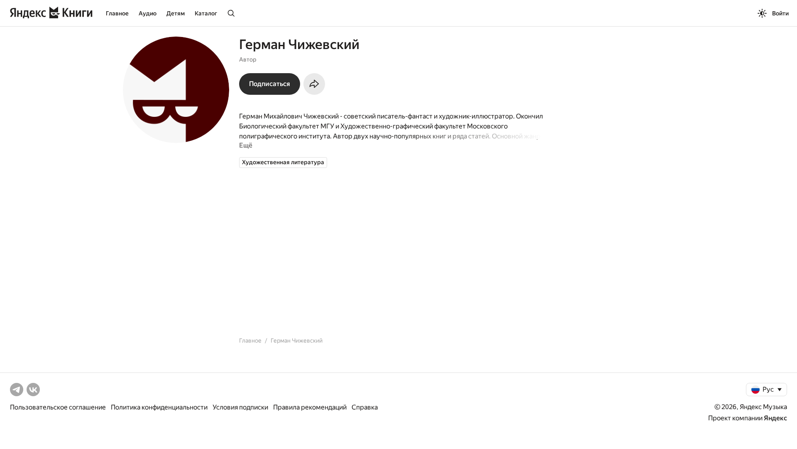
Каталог (206, 13)
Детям (175, 13)
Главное (117, 13)
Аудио (147, 13)
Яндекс (775, 418)
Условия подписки (240, 407)
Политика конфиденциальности (159, 407)
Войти (780, 13)
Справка (365, 407)
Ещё (245, 145)
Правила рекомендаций (310, 407)
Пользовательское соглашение (58, 407)
